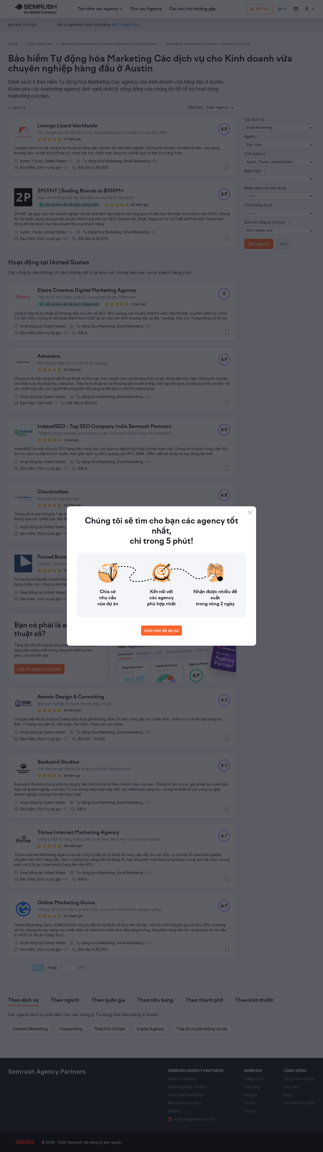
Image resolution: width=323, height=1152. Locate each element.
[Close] (250, 512)
